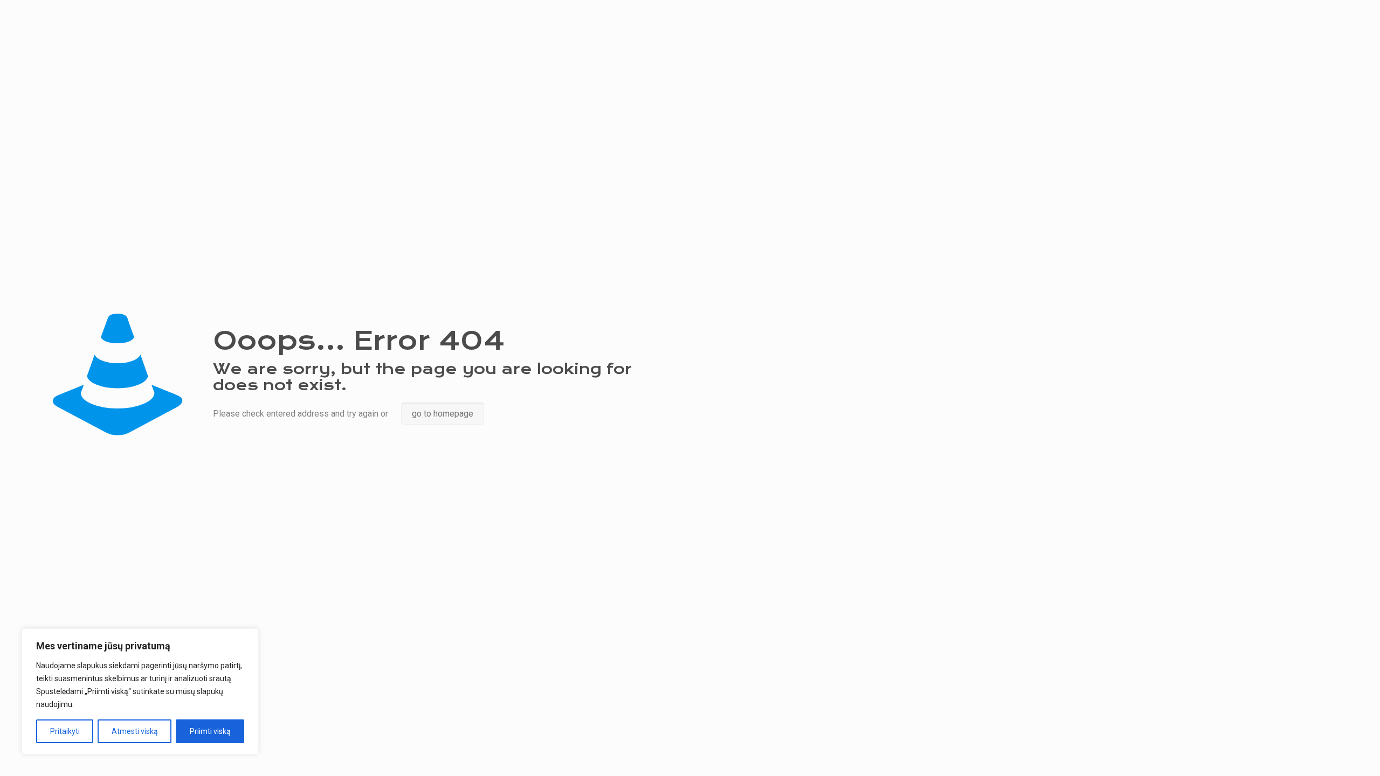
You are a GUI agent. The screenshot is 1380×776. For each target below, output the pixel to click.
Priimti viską (210, 731)
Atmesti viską (135, 731)
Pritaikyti (65, 731)
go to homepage (442, 413)
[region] (140, 691)
